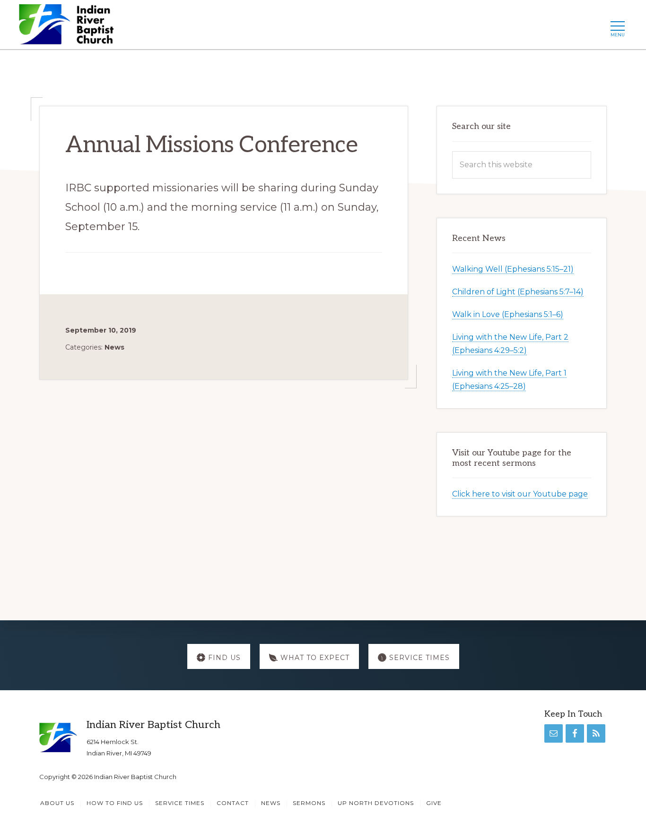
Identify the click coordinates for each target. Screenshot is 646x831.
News (114, 347)
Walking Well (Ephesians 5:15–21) (513, 269)
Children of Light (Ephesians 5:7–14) (518, 291)
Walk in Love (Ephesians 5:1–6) (507, 314)
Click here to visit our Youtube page (520, 493)
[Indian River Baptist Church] (69, 27)
